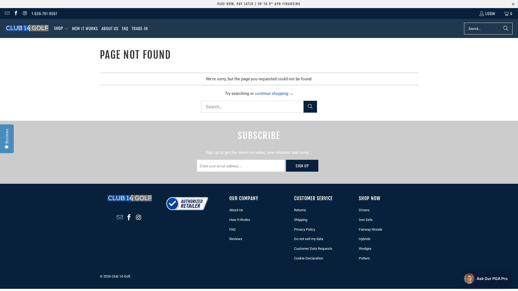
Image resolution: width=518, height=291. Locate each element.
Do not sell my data (308, 239)
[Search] (506, 28)
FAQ (232, 229)
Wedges (365, 249)
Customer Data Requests (313, 249)
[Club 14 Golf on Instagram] (25, 13)
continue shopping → (274, 93)
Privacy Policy (304, 229)
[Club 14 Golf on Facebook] (16, 13)
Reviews (235, 239)
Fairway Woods (370, 229)
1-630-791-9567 (44, 13)
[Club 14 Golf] (27, 28)
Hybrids (364, 239)
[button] (61, 28)
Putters (364, 258)
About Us (236, 210)
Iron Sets (366, 220)
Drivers (364, 210)
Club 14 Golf (121, 276)
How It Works (239, 220)
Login (490, 13)
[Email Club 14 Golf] (6, 13)
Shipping (300, 220)
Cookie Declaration (308, 258)
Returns (300, 210)
